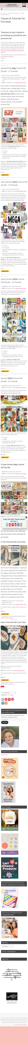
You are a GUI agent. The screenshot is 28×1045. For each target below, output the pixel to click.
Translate (11, 695)
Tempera (19, 1024)
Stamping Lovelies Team (20, 82)
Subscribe (5, 722)
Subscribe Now (4, 754)
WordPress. (24, 1024)
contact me (10, 56)
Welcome (5, 13)
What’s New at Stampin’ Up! (14, 13)
